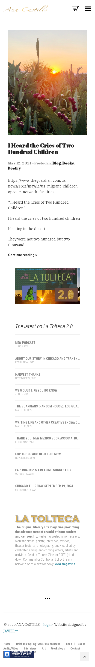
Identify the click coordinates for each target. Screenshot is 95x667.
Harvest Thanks (27, 374)
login (47, 625)
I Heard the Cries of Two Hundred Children (41, 148)
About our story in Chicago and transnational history (47, 358)
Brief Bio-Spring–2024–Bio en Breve (38, 644)
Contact (75, 648)
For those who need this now (38, 454)
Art (44, 648)
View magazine (64, 564)
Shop (69, 644)
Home (7, 644)
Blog (57, 163)
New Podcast (25, 343)
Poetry (14, 168)
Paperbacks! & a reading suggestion (43, 470)
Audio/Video (10, 648)
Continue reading (21, 255)
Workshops (58, 648)
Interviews (30, 648)
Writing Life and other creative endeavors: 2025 (47, 422)
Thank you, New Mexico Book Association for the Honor (47, 438)
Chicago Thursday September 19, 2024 (44, 486)
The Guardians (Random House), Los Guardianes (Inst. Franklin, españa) (47, 406)
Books (68, 163)
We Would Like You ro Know (36, 390)
